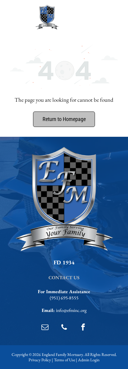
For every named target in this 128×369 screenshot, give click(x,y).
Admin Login (88, 359)
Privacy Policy (40, 359)
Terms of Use (64, 359)
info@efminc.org (71, 310)
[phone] (64, 328)
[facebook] (83, 328)
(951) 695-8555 (64, 298)
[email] (44, 328)
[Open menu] (112, 17)
